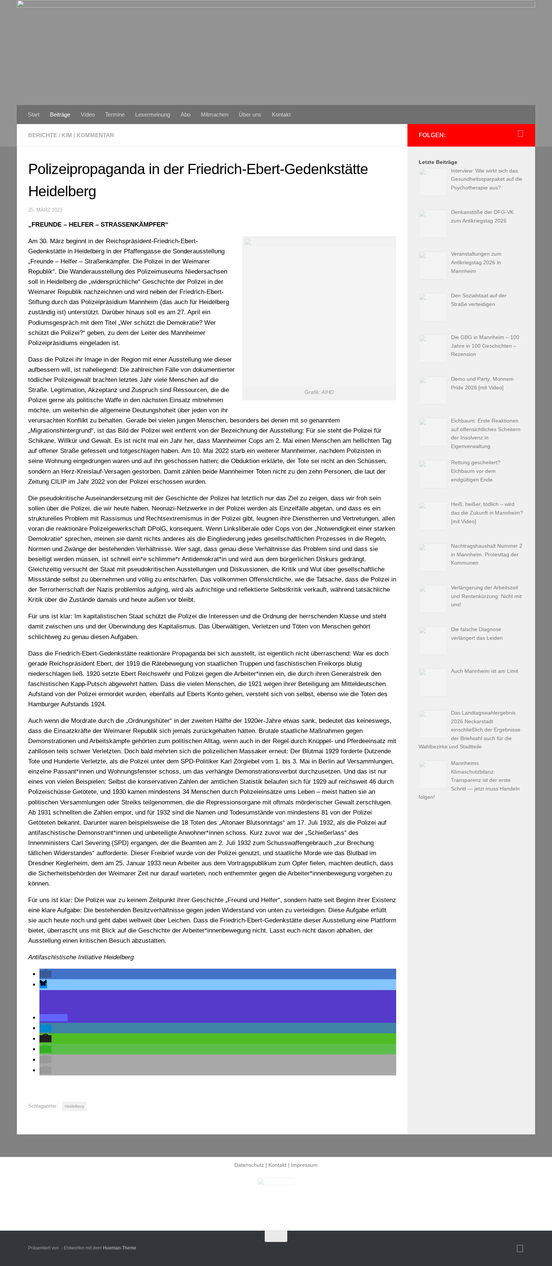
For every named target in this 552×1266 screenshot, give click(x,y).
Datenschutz (249, 1165)
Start (33, 114)
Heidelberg (74, 1106)
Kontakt (281, 114)
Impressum (304, 1165)
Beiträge (60, 114)
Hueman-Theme (119, 1248)
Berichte (42, 135)
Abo (185, 114)
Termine (115, 114)
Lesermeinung (152, 114)
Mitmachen (214, 114)
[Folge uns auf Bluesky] (520, 134)
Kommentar (95, 135)
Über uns (250, 114)
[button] (45, 974)
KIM (67, 135)
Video (88, 114)
